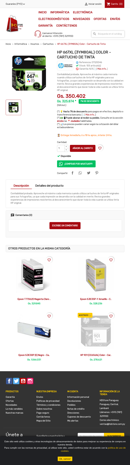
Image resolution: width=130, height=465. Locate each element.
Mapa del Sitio (43, 420)
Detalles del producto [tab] (49, 185)
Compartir (72, 173)
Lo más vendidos (14, 409)
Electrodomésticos (53, 19)
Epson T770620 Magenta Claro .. (34, 299)
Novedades (81, 19)
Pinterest (97, 173)
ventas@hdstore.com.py (112, 424)
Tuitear (88, 173)
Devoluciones (74, 401)
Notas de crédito (75, 409)
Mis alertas (72, 420)
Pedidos (71, 405)
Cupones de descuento (79, 416)
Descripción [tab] (21, 185)
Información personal (78, 397)
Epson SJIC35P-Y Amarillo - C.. (95, 299)
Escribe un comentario (65, 225)
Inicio (42, 12)
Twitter (16, 381)
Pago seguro (42, 413)
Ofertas (100, 19)
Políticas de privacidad (47, 401)
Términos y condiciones (48, 405)
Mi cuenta (72, 391)
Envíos (115, 19)
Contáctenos (66, 25)
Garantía (45, 25)
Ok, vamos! (65, 459)
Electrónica (82, 12)
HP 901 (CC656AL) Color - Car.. (95, 355)
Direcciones (73, 413)
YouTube (23, 381)
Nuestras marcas (14, 413)
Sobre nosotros (44, 409)
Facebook (9, 381)
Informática (59, 12)
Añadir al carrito (83, 148)
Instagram (30, 381)
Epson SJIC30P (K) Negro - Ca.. (34, 355)
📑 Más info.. (100, 69)
